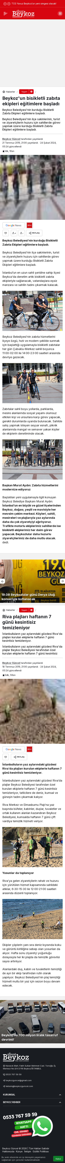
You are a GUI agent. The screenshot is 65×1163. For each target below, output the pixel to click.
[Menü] (5, 13)
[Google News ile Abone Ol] (14, 225)
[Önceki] (5, 3)
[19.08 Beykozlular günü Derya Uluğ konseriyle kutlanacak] (32, 581)
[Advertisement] (32, 52)
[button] (60, 13)
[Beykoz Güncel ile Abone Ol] (29, 225)
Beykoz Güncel (11, 138)
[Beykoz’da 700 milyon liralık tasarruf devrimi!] (32, 1021)
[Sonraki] (9, 3)
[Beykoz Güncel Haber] (23, 13)
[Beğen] (6, 233)
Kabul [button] (58, 1159)
